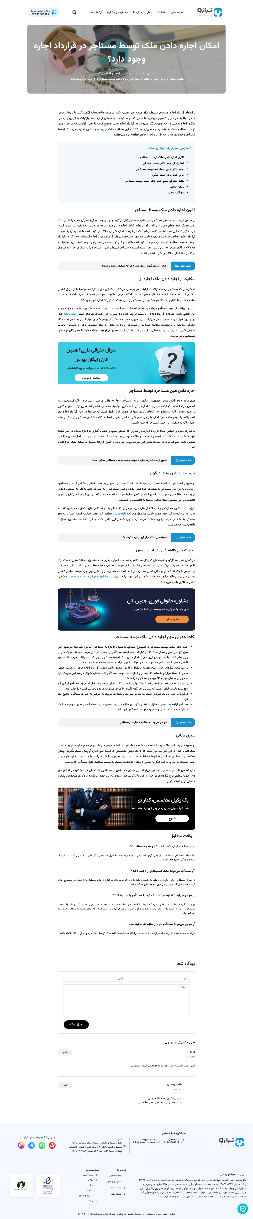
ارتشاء (156, 565)
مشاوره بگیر (172, 619)
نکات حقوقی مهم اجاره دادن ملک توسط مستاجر (154, 181)
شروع (172, 818)
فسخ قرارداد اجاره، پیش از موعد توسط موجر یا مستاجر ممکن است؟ (129, 460)
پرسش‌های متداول (117, 12)
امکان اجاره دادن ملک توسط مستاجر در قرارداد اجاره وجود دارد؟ (126, 52)
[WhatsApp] (42, 1145)
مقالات (162, 12)
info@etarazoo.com (144, 1142)
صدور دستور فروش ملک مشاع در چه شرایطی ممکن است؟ (134, 266)
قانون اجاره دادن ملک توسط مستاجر (162, 157)
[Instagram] (21, 1145)
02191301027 (171, 1142)
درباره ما (137, 12)
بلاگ (100, 74)
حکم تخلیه (70, 314)
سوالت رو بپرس (91, 378)
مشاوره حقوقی (115, 1175)
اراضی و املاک (112, 74)
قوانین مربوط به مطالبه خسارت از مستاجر (143, 722)
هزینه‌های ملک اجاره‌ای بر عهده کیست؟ (145, 537)
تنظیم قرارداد (115, 1187)
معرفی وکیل (116, 1194)
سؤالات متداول (175, 192)
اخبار (149, 12)
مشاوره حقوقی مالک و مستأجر (89, 576)
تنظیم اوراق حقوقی (113, 1181)
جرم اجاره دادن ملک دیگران (167, 175)
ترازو (104, 129)
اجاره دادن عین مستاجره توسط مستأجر (160, 169)
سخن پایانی (177, 187)
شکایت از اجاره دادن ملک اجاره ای (163, 163)
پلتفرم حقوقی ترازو (173, 79)
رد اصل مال (77, 565)
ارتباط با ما (96, 12)
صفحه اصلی (177, 12)
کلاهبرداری (119, 513)
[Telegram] (31, 1145)
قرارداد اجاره (176, 220)
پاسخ (64, 1052)
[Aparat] (52, 1145)
